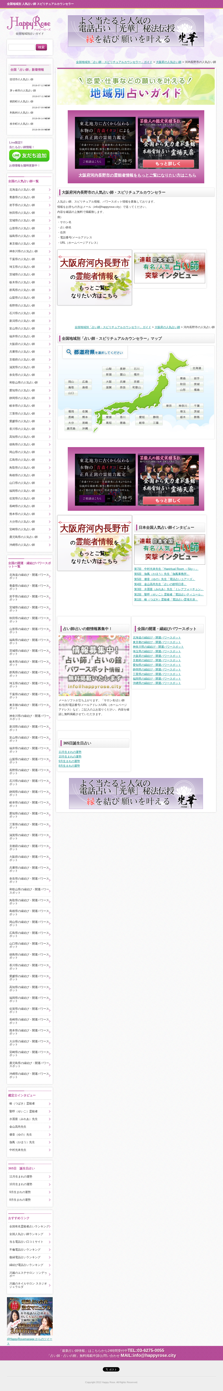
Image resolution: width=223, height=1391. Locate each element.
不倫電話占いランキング (25, 1249)
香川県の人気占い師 (22, 428)
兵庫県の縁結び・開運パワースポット (29, 869)
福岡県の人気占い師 (22, 490)
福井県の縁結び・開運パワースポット (29, 750)
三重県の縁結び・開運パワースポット (157, 674)
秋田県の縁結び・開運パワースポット (29, 619)
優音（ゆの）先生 (20, 1134)
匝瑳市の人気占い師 (23, 79)
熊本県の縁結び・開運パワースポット (29, 1032)
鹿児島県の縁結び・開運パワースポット (29, 1064)
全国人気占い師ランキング (26, 1234)
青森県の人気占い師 (22, 197)
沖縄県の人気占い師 (22, 544)
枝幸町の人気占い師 (23, 123)
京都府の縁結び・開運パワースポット (157, 660)
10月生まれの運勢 (70, 756)
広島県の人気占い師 (22, 459)
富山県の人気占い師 (22, 328)
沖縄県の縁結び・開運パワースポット (157, 683)
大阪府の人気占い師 (168, 62)
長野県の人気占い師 (22, 305)
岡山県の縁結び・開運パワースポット (29, 923)
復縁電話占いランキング (25, 1257)
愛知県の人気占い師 (22, 390)
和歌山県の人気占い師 (23, 382)
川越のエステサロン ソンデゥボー (28, 1274)
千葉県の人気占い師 (22, 259)
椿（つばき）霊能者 (22, 1103)
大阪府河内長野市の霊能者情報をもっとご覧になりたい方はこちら (137, 175)
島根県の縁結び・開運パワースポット (29, 912)
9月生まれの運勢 (69, 761)
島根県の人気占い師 (22, 475)
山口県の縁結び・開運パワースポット (29, 945)
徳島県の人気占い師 (22, 444)
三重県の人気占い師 (22, 413)
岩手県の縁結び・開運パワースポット (29, 598)
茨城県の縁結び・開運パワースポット (29, 652)
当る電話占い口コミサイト (26, 1241)
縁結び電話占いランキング (26, 1265)
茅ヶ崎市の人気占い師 (24, 90)
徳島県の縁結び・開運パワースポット (29, 956)
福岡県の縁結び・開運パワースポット (157, 678)
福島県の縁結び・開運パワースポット (29, 641)
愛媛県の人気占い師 (22, 421)
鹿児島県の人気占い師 (23, 537)
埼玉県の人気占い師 (22, 266)
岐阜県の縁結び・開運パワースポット (29, 804)
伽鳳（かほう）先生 (22, 1142)
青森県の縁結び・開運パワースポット (29, 587)
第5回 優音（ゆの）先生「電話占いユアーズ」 (164, 579)
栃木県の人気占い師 (22, 282)
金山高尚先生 (17, 1126)
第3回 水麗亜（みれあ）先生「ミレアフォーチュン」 (169, 589)
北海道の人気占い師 (22, 189)
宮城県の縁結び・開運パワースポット (29, 609)
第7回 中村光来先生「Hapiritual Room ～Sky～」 (166, 568)
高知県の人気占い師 (22, 436)
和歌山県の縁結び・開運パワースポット (29, 891)
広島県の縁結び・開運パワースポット (29, 934)
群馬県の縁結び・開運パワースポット (29, 674)
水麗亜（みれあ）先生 (23, 1119)
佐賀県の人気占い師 (22, 498)
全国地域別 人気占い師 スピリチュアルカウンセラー (40, 3)
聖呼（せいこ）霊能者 (23, 1111)
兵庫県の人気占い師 (22, 351)
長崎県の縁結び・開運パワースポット (29, 1021)
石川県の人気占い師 (22, 313)
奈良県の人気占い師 (22, 374)
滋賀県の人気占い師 (22, 367)
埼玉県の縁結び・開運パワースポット (157, 651)
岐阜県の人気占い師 (22, 405)
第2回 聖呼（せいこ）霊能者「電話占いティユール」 (169, 594)
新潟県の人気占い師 (22, 320)
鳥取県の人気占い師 (22, 467)
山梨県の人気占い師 (22, 297)
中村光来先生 (17, 1149)
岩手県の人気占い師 (22, 205)
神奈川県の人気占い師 (23, 251)
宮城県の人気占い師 (22, 220)
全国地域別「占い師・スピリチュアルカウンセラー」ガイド (114, 62)
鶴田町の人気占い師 (23, 101)
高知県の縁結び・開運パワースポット (29, 988)
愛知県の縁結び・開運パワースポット (157, 665)
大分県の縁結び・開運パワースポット (29, 1043)
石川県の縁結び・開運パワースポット (29, 782)
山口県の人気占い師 (22, 483)
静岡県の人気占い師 (22, 398)
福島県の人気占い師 (22, 236)
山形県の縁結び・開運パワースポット (29, 630)
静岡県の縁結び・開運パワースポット (157, 669)
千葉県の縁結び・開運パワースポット (29, 696)
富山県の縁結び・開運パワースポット (29, 739)
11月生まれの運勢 (70, 752)
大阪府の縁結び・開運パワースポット (157, 656)
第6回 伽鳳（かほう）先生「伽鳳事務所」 (161, 574)
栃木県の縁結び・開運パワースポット (29, 663)
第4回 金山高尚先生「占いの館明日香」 (160, 584)
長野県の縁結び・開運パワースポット (29, 771)
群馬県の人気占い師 (22, 290)
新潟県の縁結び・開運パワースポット (29, 728)
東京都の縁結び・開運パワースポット (157, 642)
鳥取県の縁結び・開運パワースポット (29, 902)
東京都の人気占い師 (22, 243)
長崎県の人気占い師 (22, 506)
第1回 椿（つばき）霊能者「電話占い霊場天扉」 (166, 599)
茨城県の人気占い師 (22, 274)
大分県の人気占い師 (22, 521)
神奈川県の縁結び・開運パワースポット (158, 646)
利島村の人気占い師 (23, 112)
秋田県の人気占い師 (22, 212)
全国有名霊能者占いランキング (29, 1226)
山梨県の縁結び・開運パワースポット (29, 761)
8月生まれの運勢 (69, 765)
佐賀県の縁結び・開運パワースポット (29, 1010)
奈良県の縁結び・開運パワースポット (29, 880)
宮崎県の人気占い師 (22, 529)
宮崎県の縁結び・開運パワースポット (29, 1053)
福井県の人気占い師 (22, 336)
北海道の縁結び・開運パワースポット (157, 637)
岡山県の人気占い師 (22, 452)
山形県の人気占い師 (22, 228)
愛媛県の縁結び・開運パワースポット (29, 978)
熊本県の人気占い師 (22, 514)
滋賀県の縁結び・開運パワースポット (29, 836)
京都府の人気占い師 (22, 359)
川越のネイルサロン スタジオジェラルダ (28, 1285)
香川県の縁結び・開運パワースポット (29, 967)
